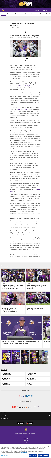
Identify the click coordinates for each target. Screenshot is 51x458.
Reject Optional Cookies (43, 455)
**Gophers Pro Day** (24, 85)
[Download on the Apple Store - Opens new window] (20, 423)
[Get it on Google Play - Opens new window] (30, 424)
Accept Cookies (32, 455)
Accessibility (25, 438)
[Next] (31, 58)
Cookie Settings (4, 455)
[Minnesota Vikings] (25, 429)
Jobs (25, 442)
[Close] (48, 446)
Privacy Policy (25, 436)
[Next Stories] (47, 357)
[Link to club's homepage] (2, 10)
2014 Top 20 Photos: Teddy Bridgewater (25, 36)
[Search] (46, 10)
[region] (25, 451)
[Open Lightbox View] (25, 51)
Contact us (25, 440)
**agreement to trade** (22, 109)
